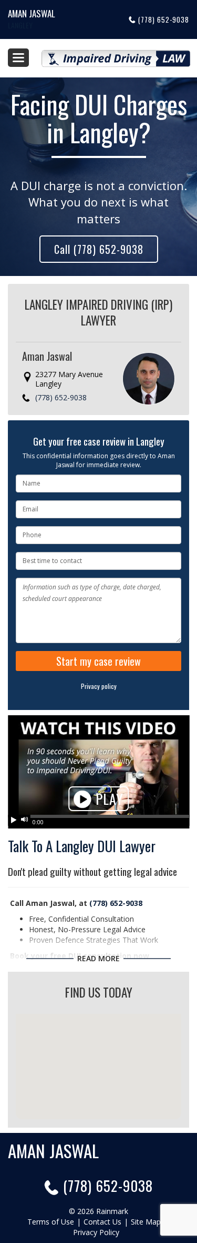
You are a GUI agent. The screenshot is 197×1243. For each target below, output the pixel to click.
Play (107, 798)
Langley (20, 25)
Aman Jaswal (31, 13)
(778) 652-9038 (163, 19)
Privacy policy (99, 686)
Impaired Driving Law (116, 54)
